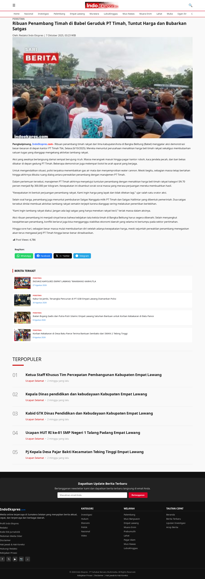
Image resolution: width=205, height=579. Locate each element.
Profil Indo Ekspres (9, 523)
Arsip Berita (172, 527)
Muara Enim (145, 13)
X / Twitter (65, 255)
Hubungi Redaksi (8, 548)
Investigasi (43, 13)
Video (84, 535)
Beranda (170, 514)
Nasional (28, 13)
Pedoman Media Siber (11, 536)
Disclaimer (5, 540)
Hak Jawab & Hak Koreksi (12, 544)
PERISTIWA (18, 19)
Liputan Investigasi (175, 523)
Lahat (159, 13)
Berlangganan (138, 495)
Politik (84, 527)
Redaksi (4, 527)
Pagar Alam (129, 539)
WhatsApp (26, 255)
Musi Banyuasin (132, 518)
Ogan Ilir (182, 13)
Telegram (84, 255)
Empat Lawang (77, 13)
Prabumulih (130, 531)
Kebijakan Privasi (8, 552)
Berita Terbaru (173, 518)
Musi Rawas (129, 13)
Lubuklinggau (111, 13)
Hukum (84, 518)
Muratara (94, 13)
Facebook (45, 255)
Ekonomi (85, 523)
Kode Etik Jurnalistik (10, 531)
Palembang (59, 13)
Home (17, 13)
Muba (170, 13)
